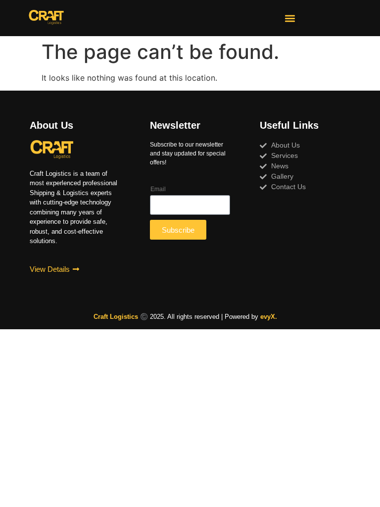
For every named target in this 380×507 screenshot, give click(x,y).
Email (158, 189)
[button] (290, 18)
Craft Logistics (116, 316)
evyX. (268, 316)
